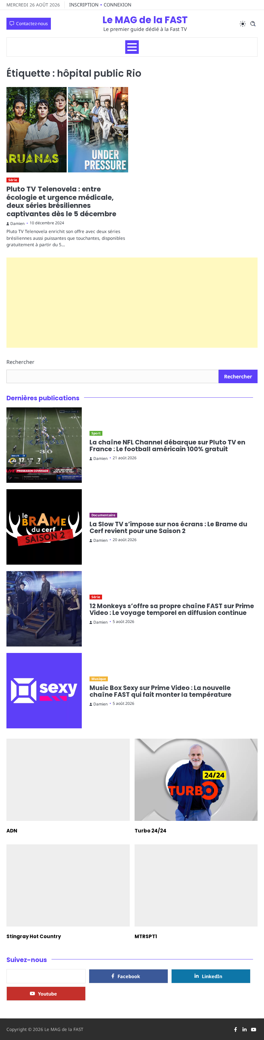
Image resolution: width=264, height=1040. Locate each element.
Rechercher (20, 361)
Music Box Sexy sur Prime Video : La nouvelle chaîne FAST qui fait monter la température (160, 691)
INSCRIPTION (84, 4)
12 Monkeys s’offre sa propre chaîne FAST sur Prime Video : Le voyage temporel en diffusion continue (172, 610)
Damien (17, 223)
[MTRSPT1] (196, 885)
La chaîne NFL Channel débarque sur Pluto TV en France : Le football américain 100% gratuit (167, 446)
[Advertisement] (132, 303)
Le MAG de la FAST (145, 19)
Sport (95, 433)
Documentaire (103, 515)
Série (12, 180)
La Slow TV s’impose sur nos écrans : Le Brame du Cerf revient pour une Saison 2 (168, 528)
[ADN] (68, 780)
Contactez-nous (32, 23)
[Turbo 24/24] (196, 780)
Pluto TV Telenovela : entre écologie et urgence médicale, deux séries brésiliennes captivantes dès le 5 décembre (61, 201)
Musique (98, 678)
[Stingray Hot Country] (68, 885)
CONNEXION (117, 4)
